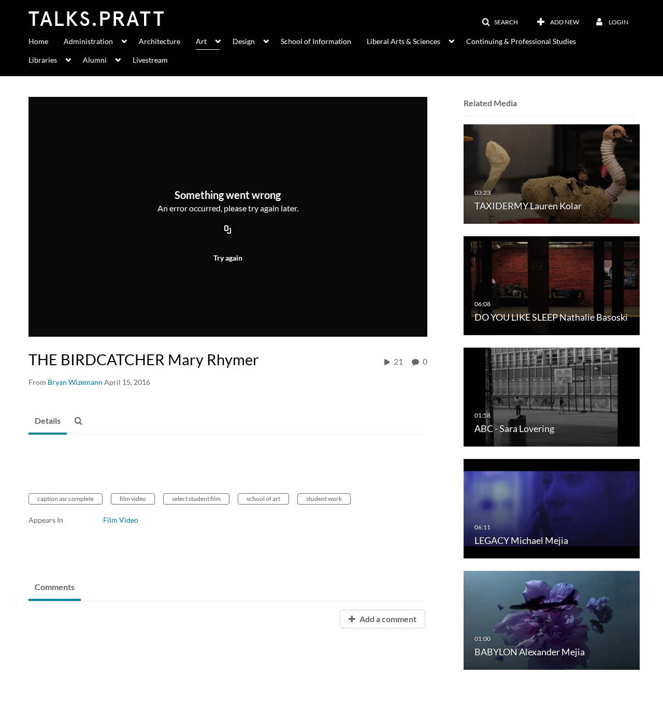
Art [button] (201, 41)
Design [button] (244, 41)
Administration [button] (88, 41)
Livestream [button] (150, 59)
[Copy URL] (228, 230)
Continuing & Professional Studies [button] (521, 41)
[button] (500, 22)
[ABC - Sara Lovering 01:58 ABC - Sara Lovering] (552, 396)
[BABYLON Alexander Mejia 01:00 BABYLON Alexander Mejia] (552, 619)
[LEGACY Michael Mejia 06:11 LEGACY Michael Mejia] (552, 508)
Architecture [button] (159, 41)
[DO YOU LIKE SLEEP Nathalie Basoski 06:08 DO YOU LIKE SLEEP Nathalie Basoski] (552, 285)
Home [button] (38, 41)
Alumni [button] (95, 59)
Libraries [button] (42, 59)
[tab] (47, 421)
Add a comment (387, 619)
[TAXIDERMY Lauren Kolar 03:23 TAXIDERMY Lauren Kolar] (552, 173)
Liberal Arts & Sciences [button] (403, 41)
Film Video (120, 519)
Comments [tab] (55, 587)
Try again (227, 257)
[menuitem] (46, 40)
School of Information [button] (316, 41)
